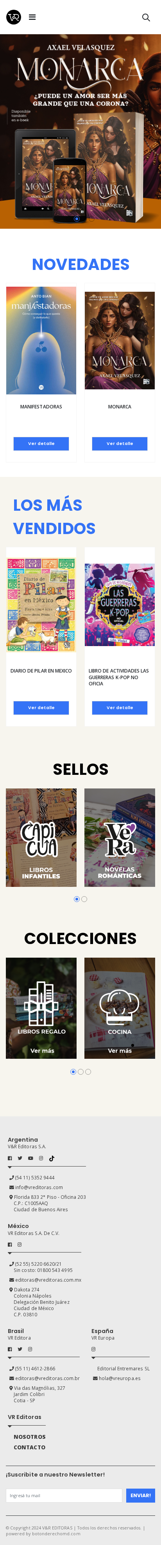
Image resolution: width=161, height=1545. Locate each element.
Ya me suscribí (55, 829)
